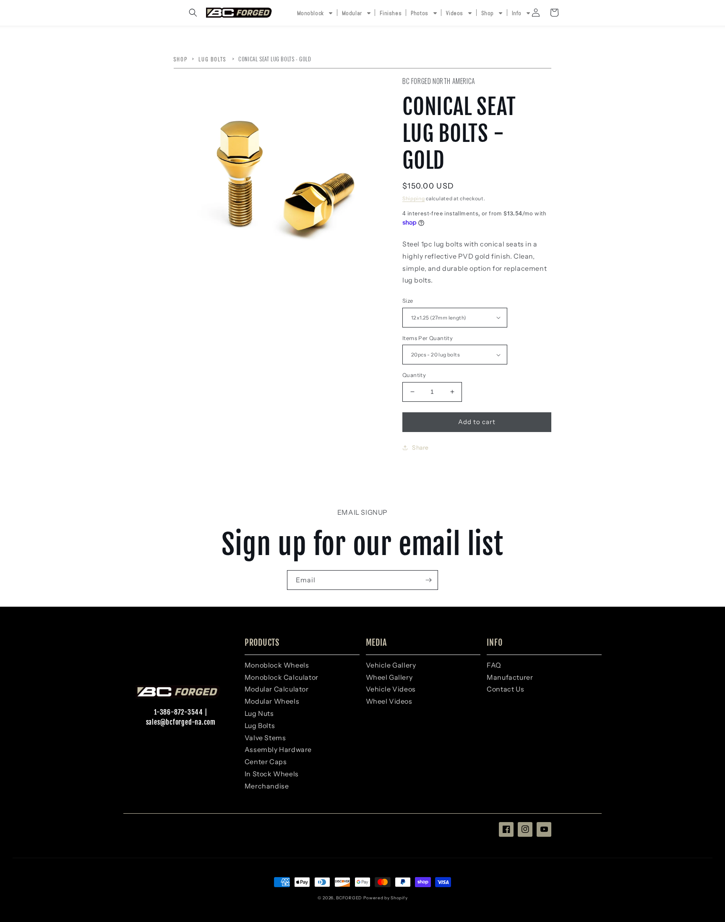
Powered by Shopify (385, 898)
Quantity (414, 375)
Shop (487, 13)
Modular (352, 13)
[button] (193, 12)
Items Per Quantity (427, 338)
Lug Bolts (213, 59)
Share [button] (420, 447)
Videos (454, 13)
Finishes (391, 13)
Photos (419, 13)
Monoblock (310, 13)
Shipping (413, 198)
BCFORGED (349, 898)
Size (407, 300)
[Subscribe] (428, 580)
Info (517, 13)
